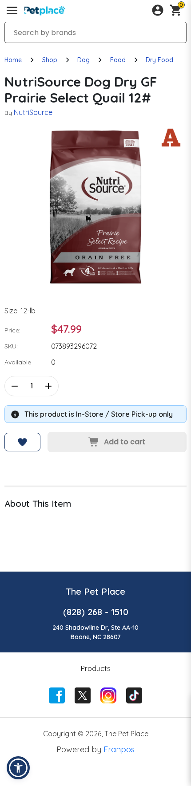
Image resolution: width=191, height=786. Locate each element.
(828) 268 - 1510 (95, 611)
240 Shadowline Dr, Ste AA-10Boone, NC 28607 (95, 632)
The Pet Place (95, 591)
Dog (83, 60)
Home (13, 60)
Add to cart (124, 442)
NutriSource (33, 112)
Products (96, 668)
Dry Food (159, 60)
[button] (18, 767)
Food (118, 60)
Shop (49, 60)
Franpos (119, 749)
